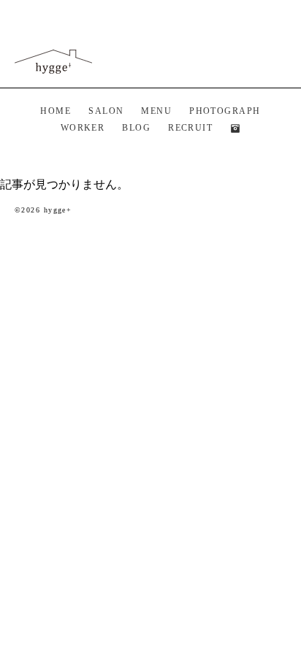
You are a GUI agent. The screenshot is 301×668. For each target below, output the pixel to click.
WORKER (83, 128)
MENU (156, 111)
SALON (105, 111)
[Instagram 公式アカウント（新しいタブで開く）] (235, 128)
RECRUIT (190, 128)
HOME (55, 111)
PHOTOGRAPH (224, 111)
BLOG (136, 128)
